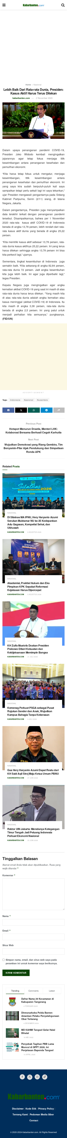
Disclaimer (18, 1108)
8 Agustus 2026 (34, 532)
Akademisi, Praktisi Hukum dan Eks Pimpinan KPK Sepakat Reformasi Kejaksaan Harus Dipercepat (28, 586)
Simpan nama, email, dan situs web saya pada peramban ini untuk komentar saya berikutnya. (31, 961)
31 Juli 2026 (32, 657)
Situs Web (8, 945)
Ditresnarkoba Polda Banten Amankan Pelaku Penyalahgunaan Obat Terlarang (40, 1016)
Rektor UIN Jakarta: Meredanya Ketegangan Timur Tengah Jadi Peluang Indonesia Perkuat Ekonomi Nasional (33, 832)
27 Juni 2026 (32, 778)
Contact (33, 1120)
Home (28, 84)
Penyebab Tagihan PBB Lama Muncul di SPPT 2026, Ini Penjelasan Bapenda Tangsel (37, 1047)
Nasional (37, 84)
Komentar (8, 875)
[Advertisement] (33, 44)
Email (6, 930)
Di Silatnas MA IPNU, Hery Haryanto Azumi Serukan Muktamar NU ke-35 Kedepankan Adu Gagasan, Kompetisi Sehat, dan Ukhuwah (32, 522)
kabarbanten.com (21, 97)
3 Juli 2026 (32, 719)
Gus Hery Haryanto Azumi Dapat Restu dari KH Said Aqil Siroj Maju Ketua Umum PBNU (33, 771)
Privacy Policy (46, 1108)
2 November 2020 (44, 97)
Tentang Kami (20, 1114)
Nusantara (42, 399)
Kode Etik (31, 1108)
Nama (6, 916)
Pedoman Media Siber (42, 1114)
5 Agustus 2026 (34, 594)
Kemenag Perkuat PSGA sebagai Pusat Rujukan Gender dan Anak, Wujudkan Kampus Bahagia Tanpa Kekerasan (30, 711)
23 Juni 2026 (32, 840)
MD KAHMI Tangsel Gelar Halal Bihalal (38, 1031)
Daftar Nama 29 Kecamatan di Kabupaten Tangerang (37, 1000)
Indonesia (15, 399)
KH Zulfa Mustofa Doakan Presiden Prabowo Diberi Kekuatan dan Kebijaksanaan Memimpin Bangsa (28, 649)
